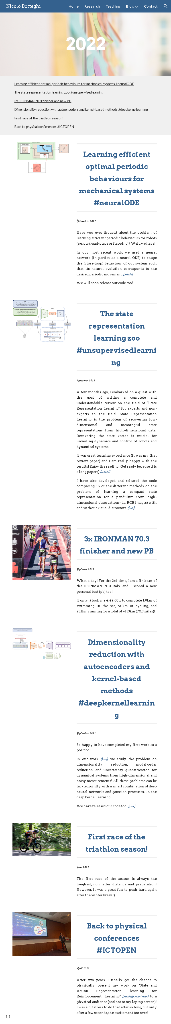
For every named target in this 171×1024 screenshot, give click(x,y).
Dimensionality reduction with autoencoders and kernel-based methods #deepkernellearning (81, 109)
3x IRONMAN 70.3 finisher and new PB (42, 101)
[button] (165, 6)
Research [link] (92, 6)
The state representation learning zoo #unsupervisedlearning (58, 92)
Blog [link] (130, 6)
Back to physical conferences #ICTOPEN (44, 127)
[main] (85, 44)
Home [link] (74, 6)
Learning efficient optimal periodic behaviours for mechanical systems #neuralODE (74, 84)
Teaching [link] (113, 6)
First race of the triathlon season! (38, 118)
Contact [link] (151, 6)
